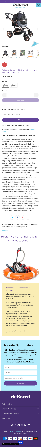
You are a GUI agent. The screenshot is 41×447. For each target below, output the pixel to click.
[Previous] (3, 29)
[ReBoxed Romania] (20, 5)
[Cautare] (34, 5)
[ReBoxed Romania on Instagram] (22, 425)
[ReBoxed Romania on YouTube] (18, 425)
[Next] (37, 29)
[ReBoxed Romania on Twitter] (11, 425)
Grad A (14, 85)
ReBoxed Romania (15, 431)
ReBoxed (5, 230)
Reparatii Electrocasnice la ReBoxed (18, 289)
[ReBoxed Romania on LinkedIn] (25, 425)
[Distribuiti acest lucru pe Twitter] (12, 217)
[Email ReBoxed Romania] (29, 425)
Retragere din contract (10, 444)
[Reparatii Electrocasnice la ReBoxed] (20, 264)
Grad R (5, 85)
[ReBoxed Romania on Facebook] (15, 425)
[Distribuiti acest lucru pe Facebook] (17, 217)
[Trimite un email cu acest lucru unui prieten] (28, 217)
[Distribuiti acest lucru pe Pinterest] (23, 217)
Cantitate (5, 91)
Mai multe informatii (15, 331)
